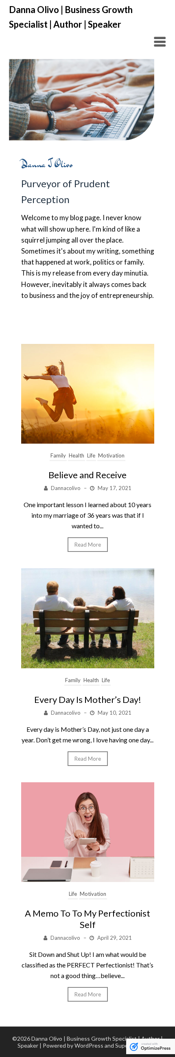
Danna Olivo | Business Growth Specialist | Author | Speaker (71, 17)
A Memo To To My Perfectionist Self (87, 919)
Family (58, 455)
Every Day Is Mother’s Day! (87, 699)
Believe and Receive (87, 474)
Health (76, 455)
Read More (87, 544)
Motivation (111, 455)
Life (91, 455)
